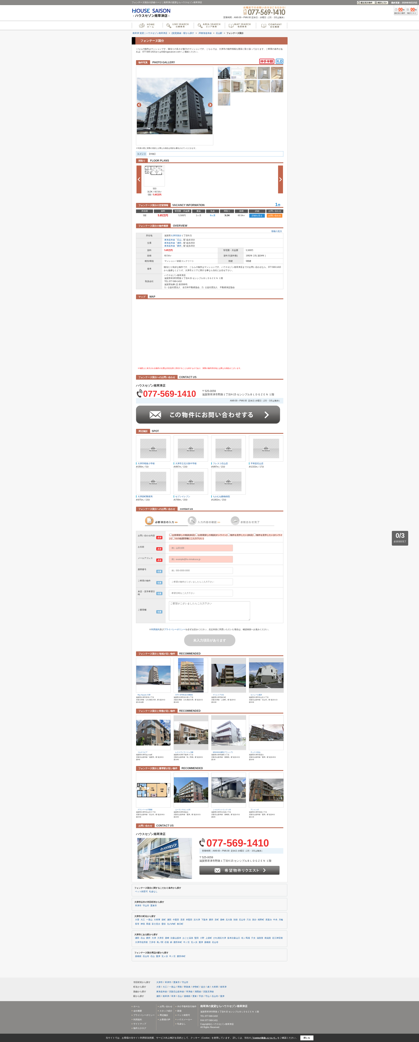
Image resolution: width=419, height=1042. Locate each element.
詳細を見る (257, 215)
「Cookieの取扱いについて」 (264, 1038)
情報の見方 (276, 231)
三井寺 (152, 942)
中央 (275, 920)
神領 (143, 924)
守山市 (146, 905)
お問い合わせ (274, 215)
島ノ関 (160, 942)
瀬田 (179, 243)
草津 (173, 996)
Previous (139, 105)
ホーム (136, 1006)
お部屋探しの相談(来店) (183, 535)
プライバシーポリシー (174, 629)
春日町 (180, 924)
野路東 (187, 987)
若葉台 (268, 920)
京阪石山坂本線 (176, 991)
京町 (217, 920)
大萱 (137, 920)
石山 (179, 240)
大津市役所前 (141, 942)
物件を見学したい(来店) (241, 535)
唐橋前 (207, 942)
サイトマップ (139, 1024)
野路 (180, 987)
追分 (203, 987)
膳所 (179, 246)
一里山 (149, 920)
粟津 (201, 942)
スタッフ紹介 (166, 1011)
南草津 (223, 987)
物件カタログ (139, 1028)
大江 (143, 920)
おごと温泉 (187, 938)
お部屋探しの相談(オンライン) (212, 535)
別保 (235, 920)
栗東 (194, 996)
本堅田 (189, 920)
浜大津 (197, 920)
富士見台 (156, 924)
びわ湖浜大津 (219, 938)
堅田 (196, 938)
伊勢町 (195, 987)
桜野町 (261, 920)
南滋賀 (267, 938)
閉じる (307, 1038)
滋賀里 (260, 938)
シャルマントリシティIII (222, 809)
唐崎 (222, 920)
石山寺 (242, 920)
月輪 (281, 920)
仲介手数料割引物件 (186, 1006)
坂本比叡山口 (233, 938)
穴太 (249, 920)
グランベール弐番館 (145, 809)
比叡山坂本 (176, 938)
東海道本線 (169, 240)
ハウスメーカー (184, 1019)
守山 (207, 996)
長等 (137, 924)
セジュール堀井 (256, 695)
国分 (179, 235)
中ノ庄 (186, 942)
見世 (182, 920)
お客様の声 (165, 1019)
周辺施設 (164, 1015)
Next (210, 105)
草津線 (189, 991)
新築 (179, 1011)
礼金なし (153, 891)
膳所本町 (177, 942)
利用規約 (155, 629)
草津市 (138, 905)
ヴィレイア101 (218, 695)
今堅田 (176, 920)
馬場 (148, 924)
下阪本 (204, 920)
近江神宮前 (277, 938)
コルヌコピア (142, 752)
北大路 (229, 920)
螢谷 (164, 924)
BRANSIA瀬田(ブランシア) (223, 752)
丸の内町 (171, 924)
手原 (201, 996)
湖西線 (198, 991)
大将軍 (157, 920)
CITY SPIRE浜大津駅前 (184, 695)
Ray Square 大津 (144, 695)
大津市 (174, 235)
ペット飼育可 (141, 891)
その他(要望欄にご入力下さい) (189, 538)
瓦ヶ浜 (194, 942)
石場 (166, 942)
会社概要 (137, 1011)
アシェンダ (255, 809)
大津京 (160, 938)
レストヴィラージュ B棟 (184, 752)
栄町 (164, 920)
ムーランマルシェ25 (182, 809)
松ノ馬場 (245, 938)
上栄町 (209, 938)
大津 (154, 938)
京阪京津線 (208, 991)
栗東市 (153, 905)
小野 (202, 938)
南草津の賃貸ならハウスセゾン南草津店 (223, 1006)
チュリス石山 (255, 752)
